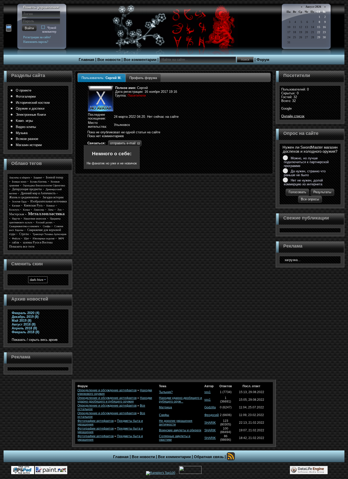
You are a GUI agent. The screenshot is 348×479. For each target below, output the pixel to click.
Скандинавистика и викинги (24, 226)
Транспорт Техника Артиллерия (49, 234)
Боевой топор (54, 177)
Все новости (109, 60)
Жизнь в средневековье (24, 197)
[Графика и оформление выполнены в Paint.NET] (51, 470)
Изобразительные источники (48, 201)
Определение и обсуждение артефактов (107, 390)
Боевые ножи (19, 181)
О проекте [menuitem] (23, 90)
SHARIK (210, 422)
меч (61, 238)
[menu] (38, 117)
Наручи (16, 218)
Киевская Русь (33, 205)
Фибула (16, 238)
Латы (50, 209)
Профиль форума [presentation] (143, 78)
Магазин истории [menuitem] (29, 145)
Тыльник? (166, 392)
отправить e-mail (123, 143)
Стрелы (24, 234)
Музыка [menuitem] (22, 133)
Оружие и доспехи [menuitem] (30, 108)
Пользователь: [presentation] (102, 78)
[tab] (101, 78)
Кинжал (50, 205)
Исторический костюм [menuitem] (33, 103)
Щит (26, 238)
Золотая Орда (19, 201)
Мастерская (16, 214)
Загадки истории (53, 197)
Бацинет (38, 177)
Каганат (16, 205)
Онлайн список (292, 116)
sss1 (207, 392)
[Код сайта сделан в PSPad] (22, 470)
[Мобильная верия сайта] (9, 28)
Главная (86, 60)
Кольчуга (14, 209)
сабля (15, 242)
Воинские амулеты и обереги (180, 430)
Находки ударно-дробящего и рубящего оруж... (180, 399)
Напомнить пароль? (35, 42)
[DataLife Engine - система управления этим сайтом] (309, 470)
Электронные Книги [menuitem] (31, 114)
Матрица (165, 407)
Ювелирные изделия (44, 238)
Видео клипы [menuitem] (26, 127)
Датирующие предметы (27, 189)
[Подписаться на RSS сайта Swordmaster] (231, 456)
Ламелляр (39, 209)
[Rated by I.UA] (190, 473)
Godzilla (210, 407)
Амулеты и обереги (19, 177)
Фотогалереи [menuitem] (26, 96)
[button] (29, 28)
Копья (26, 209)
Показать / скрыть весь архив (35, 340)
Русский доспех (44, 222)
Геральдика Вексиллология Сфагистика (44, 185)
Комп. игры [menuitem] (24, 121)
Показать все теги (21, 246)
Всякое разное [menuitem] (27, 139)
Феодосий (211, 415)
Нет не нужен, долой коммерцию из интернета (303, 182)
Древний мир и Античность (38, 193)
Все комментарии (140, 60)
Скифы (46, 226)
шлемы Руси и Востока (37, 242)
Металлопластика (46, 213)
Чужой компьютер (49, 29)
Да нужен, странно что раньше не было (305, 173)
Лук (59, 209)
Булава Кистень (38, 181)
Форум (263, 60)
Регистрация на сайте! (37, 37)
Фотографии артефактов (95, 421)
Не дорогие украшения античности (175, 422)
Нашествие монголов (35, 218)
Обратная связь (209, 457)
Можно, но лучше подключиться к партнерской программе (306, 162)
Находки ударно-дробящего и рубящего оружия (114, 399)
